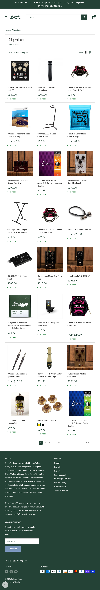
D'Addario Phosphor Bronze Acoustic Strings (18, 135)
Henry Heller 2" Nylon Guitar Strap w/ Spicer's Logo (49, 375)
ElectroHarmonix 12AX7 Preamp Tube (17, 421)
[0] (93, 17)
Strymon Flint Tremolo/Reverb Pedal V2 (19, 88)
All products (16, 30)
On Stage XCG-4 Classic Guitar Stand (47, 135)
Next (87, 443)
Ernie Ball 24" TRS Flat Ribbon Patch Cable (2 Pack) (49, 230)
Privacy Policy (60, 486)
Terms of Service (61, 490)
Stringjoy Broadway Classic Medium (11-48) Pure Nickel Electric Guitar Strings (19, 325)
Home (7, 30)
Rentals (57, 467)
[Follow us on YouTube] (16, 571)
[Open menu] (6, 17)
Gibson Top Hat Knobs (46, 420)
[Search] (84, 17)
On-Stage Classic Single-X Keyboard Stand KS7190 (18, 230)
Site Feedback (60, 475)
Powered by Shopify (12, 582)
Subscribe (13, 548)
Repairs (57, 471)
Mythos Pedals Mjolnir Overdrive (76, 375)
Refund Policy (60, 482)
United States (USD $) (14, 561)
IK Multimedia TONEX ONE (78, 276)
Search (57, 463)
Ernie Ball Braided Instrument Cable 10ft (79, 323)
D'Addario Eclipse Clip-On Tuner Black (48, 323)
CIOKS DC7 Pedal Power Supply (17, 277)
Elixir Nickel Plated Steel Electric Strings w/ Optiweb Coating (78, 423)
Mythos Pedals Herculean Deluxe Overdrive (17, 181)
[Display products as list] (90, 52)
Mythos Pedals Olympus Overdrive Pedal (77, 181)
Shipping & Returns (62, 478)
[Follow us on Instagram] (11, 571)
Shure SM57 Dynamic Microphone (46, 88)
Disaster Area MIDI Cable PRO (79, 229)
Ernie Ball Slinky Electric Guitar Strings (77, 135)
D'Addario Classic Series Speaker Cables (17, 375)
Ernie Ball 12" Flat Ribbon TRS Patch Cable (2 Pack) (79, 88)
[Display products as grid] (86, 52)
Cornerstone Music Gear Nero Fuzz (49, 277)
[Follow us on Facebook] (6, 571)
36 (59, 443)
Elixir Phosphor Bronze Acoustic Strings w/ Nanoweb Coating (49, 183)
